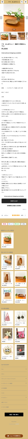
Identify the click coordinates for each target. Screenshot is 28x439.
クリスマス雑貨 (5, 407)
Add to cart (14, 201)
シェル (2, 393)
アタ (2, 369)
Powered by (12, 424)
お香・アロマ (4, 402)
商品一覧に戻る (14, 414)
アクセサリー (4, 397)
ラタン (2, 374)
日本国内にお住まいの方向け (14, 205)
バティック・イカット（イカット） (8, 378)
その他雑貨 (4, 388)
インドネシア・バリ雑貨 (6, 383)
